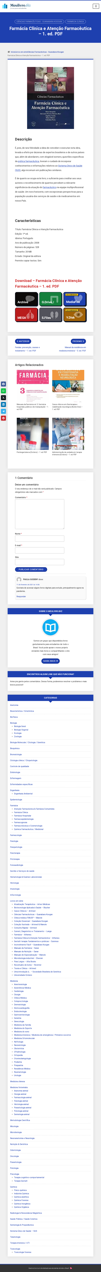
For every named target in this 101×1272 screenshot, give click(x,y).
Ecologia (17, 733)
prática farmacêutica (28, 161)
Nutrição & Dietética (19, 1144)
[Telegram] (3, 411)
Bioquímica (14, 748)
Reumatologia (20, 1072)
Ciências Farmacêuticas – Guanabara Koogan (33, 914)
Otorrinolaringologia (22, 1058)
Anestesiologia (20, 984)
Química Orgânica (21, 1207)
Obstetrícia (19, 1048)
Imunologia (14, 889)
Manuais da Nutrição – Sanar (26, 951)
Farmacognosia (20, 822)
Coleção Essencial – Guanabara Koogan (31, 921)
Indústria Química (21, 1193)
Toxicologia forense (22, 1252)
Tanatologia (15, 1237)
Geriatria (17, 1018)
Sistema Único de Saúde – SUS (23, 1231)
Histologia (14, 883)
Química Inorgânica (22, 1204)
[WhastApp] (3, 390)
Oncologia (14, 1156)
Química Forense (21, 1200)
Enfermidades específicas (21, 784)
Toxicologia (15, 1249)
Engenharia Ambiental (23, 793)
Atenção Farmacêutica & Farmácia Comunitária (34, 809)
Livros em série (21, 52)
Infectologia (15, 895)
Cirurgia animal (20, 1094)
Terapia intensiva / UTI (20, 1243)
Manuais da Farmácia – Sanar (26, 948)
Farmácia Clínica (75, 22)
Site (17, 557)
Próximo (77, 341)
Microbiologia (16, 1132)
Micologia (14, 1126)
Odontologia (15, 1150)
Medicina (14, 981)
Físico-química (20, 1190)
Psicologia (14, 1174)
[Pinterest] (3, 418)
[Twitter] (3, 397)
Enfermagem (15, 778)
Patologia (14, 1168)
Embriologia (15, 772)
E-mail (18, 545)
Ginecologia (19, 1021)
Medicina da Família (22, 1025)
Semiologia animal (21, 1114)
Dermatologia (20, 1004)
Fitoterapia (15, 859)
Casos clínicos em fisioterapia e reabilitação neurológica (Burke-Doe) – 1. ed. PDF (67, 406)
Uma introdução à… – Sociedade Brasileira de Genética (37, 972)
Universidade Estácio (23, 975)
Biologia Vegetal (21, 730)
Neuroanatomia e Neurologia (22, 1138)
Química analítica (21, 1197)
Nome (18, 534)
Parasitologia (15, 1162)
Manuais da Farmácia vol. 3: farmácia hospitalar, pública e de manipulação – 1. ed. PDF (33, 406)
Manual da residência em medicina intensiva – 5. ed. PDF (72, 349)
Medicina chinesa (17, 1081)
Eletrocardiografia (21, 1008)
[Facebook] (3, 384)
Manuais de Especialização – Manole (30, 955)
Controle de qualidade (19, 766)
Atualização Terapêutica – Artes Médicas (32, 904)
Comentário (21, 497)
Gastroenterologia (22, 1015)
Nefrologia (18, 1042)
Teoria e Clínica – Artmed (25, 968)
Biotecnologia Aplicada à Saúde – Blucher (32, 907)
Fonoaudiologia (16, 865)
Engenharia (14, 790)
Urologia (17, 1075)
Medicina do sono (21, 1031)
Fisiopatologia (16, 847)
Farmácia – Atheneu (22, 934)
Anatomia (14, 705)
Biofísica (14, 717)
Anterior (24, 341)
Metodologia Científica (20, 1120)
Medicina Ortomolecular (24, 1038)
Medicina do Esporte (23, 1028)
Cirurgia (17, 994)
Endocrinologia (20, 1011)
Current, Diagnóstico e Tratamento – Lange (33, 931)
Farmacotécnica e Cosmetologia (28, 826)
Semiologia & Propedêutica (22, 1225)
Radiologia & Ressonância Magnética (26, 1213)
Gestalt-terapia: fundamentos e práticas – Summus (36, 941)
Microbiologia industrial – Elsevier (28, 958)
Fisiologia (14, 841)
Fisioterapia (15, 853)
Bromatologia (16, 754)
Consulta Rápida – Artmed (25, 928)
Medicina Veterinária (19, 1087)
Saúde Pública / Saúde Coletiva (23, 1219)
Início (13, 52)
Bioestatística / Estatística (22, 711)
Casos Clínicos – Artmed (24, 911)
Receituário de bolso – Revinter (27, 965)
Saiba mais (49, 661)
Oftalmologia (19, 1052)
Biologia (13, 723)
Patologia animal (21, 1111)
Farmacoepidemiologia (24, 819)
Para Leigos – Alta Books (25, 961)
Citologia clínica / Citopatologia (23, 760)
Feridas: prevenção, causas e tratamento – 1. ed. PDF (27, 349)
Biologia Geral (20, 726)
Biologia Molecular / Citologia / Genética (27, 742)
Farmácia (14, 805)
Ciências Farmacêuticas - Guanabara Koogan (39, 22)
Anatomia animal (21, 1091)
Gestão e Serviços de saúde (22, 871)
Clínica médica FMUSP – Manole (28, 918)
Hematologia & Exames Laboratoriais (26, 877)
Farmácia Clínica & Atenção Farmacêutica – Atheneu (36, 938)
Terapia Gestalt (20, 1181)
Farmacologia (16, 835)
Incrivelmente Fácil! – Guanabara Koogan (31, 945)
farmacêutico (49, 187)
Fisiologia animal (21, 1101)
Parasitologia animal (22, 1107)
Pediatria (18, 1062)
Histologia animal (21, 1104)
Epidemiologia (16, 799)
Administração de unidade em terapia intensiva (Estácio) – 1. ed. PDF (67, 453)
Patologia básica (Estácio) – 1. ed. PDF (32, 452)
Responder (21, 596)
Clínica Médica (20, 998)
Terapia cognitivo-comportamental (29, 1177)
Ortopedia (18, 1055)
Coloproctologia (21, 1001)
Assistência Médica (22, 988)
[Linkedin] (3, 404)
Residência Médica (22, 1069)
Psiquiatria (18, 1065)
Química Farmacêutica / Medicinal (28, 829)
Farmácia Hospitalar (22, 816)
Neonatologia (20, 1045)
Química (13, 1187)
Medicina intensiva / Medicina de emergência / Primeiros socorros (42, 1035)
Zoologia (18, 736)
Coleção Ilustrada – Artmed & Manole (30, 924)
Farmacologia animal (23, 1097)
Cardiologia (19, 991)
